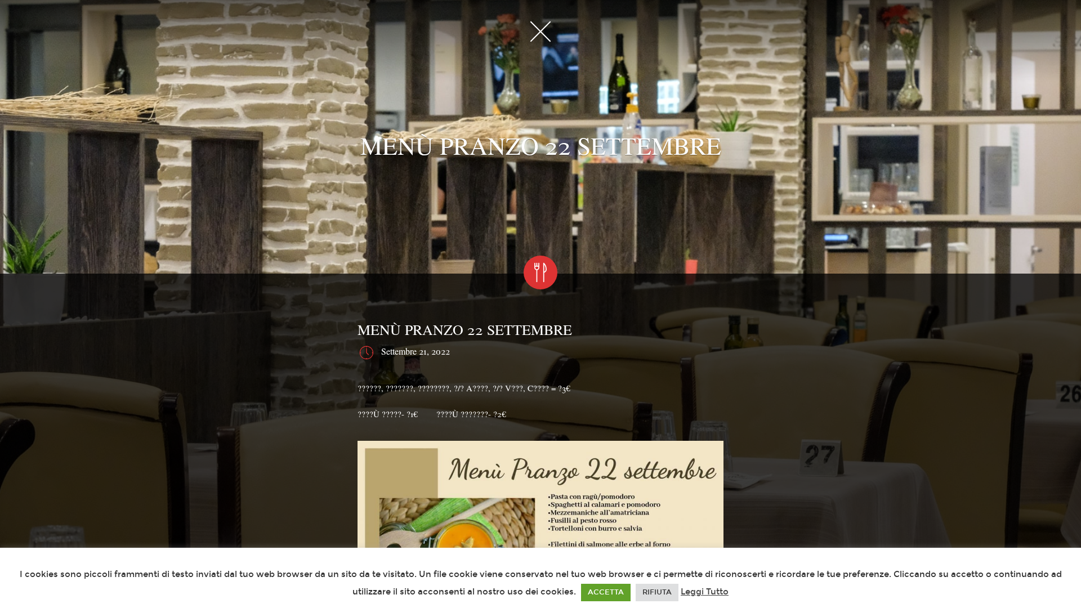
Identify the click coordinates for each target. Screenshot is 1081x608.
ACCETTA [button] (606, 592)
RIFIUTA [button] (657, 592)
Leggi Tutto (705, 592)
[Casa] (540, 31)
